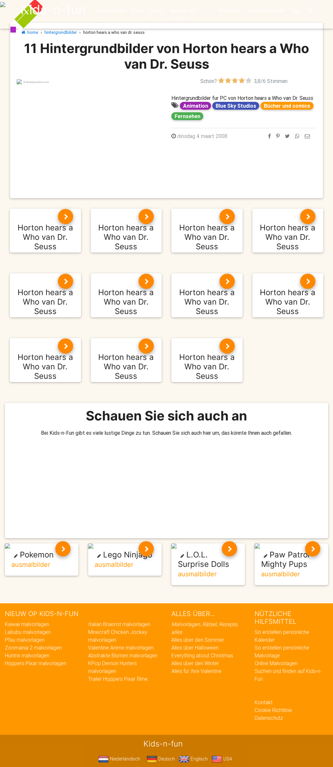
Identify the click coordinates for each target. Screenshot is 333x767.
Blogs (137, 10)
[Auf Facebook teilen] (269, 136)
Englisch (198, 759)
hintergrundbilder (61, 32)
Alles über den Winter (195, 663)
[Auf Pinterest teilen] (278, 136)
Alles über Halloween (195, 647)
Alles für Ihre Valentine (196, 671)
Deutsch (166, 759)
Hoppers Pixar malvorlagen (35, 663)
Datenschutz (269, 718)
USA (227, 759)
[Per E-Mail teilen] (307, 136)
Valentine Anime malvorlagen (120, 647)
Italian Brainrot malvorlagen (119, 624)
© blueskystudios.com (36, 82)
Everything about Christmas (202, 655)
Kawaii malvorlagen (27, 624)
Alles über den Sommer (197, 640)
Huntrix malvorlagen (27, 655)
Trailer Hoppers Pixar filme (118, 679)
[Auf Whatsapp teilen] (297, 136)
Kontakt (264, 702)
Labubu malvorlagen (28, 632)
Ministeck (229, 10)
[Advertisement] (89, 130)
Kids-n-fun (53, 10)
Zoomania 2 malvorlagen (33, 647)
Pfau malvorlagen (25, 640)
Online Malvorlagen (276, 663)
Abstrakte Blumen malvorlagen (122, 655)
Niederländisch (124, 759)
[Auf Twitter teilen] (287, 136)
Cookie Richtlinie (273, 710)
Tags (295, 10)
